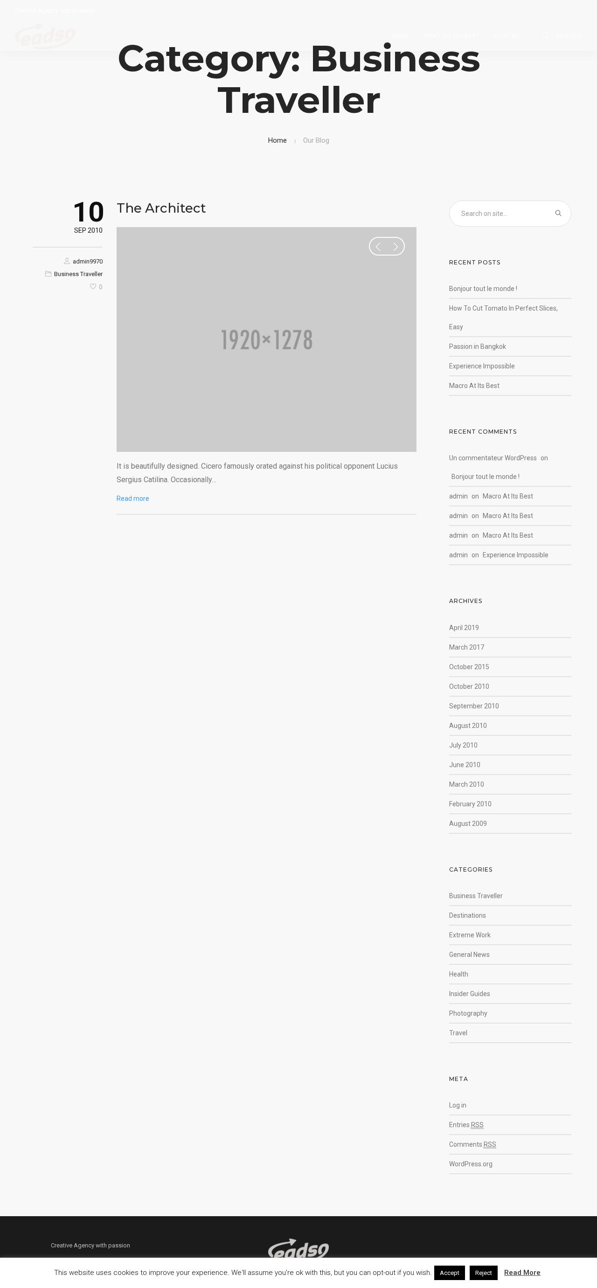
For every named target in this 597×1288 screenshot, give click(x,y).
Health (458, 974)
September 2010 (474, 706)
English (569, 36)
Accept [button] (449, 1272)
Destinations (467, 915)
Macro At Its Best (474, 385)
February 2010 (470, 804)
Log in (457, 1105)
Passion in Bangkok (477, 346)
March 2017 (466, 647)
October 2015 (469, 667)
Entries (466, 1125)
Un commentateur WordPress (493, 458)
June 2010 (464, 765)
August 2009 (468, 823)
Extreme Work (470, 935)
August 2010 (468, 725)
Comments (472, 1144)
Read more (133, 498)
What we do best (451, 36)
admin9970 (88, 261)
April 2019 (464, 627)
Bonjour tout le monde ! (483, 288)
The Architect (161, 208)
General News (469, 954)
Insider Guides (469, 993)
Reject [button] (483, 1272)
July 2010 (463, 745)
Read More (522, 1272)
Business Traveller (78, 273)
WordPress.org (471, 1164)
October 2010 (469, 686)
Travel (458, 1033)
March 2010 (466, 784)
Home (400, 36)
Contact (509, 36)
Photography (468, 1013)
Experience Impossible (482, 366)
